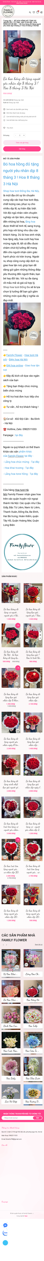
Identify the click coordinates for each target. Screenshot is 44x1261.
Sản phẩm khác (9, 576)
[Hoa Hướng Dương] (33, 1095)
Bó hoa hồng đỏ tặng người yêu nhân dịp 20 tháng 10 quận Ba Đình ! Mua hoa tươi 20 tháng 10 (33, 913)
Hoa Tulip (33, 1026)
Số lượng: (6, 135)
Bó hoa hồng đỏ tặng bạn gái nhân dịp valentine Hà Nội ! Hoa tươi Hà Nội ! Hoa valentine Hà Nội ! (33, 741)
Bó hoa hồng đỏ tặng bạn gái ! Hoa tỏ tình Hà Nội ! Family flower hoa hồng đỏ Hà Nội (33, 654)
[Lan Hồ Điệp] (11, 1093)
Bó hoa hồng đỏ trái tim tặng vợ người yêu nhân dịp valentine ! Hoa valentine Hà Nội (11, 826)
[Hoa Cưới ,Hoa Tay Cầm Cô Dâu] (11, 1043)
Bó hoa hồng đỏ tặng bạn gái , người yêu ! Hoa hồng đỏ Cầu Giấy (33, 612)
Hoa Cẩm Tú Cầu (33, 1050)
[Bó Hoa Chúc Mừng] (11, 992)
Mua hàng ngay (22, 3)
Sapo (26, 1216)
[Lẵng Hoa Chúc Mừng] (33, 958)
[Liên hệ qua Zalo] (5, 1233)
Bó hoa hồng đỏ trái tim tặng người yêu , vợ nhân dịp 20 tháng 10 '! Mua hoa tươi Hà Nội (33, 869)
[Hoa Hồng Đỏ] (33, 991)
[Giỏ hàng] (37, 12)
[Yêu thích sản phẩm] (34, 12)
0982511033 (13, 1135)
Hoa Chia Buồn (33, 1078)
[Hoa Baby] (11, 1068)
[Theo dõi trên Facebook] (40, 632)
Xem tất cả (38, 944)
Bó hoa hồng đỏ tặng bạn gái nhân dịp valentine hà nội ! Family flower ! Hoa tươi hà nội (33, 697)
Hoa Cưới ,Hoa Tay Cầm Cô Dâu (18, 1050)
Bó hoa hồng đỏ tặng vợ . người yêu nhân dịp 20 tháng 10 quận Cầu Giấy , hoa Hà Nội (33, 826)
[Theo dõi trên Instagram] (40, 638)
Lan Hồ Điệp (11, 1101)
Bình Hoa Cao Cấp (12, 1026)
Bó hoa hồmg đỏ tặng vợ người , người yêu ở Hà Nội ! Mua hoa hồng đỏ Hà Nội (11, 612)
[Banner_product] (22, 552)
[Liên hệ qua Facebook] (5, 1225)
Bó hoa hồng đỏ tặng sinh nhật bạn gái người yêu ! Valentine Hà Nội (11, 784)
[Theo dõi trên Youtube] (40, 635)
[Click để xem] (22, 51)
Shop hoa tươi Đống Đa (16, 287)
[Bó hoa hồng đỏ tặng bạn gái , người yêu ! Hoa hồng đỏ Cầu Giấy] (33, 593)
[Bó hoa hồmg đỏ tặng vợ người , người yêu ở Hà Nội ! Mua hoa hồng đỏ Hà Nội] (11, 593)
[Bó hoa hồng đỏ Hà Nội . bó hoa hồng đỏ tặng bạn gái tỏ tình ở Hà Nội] (11, 635)
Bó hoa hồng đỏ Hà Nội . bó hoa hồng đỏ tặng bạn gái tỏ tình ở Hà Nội (11, 654)
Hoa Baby (11, 1078)
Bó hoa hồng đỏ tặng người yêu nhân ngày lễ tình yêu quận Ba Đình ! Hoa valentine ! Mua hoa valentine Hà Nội (11, 741)
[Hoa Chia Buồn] (33, 1069)
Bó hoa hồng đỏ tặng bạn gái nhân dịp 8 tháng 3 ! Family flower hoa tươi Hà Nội (11, 697)
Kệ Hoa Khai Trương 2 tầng (16, 974)
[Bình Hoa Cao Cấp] (11, 1018)
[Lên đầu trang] (40, 642)
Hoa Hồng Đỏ (33, 999)
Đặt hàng (33, 635)
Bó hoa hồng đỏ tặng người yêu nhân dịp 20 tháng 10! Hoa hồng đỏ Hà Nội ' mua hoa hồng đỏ (11, 913)
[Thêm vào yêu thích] (8, 128)
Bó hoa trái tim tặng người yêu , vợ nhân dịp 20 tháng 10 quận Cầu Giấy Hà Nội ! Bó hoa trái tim (11, 869)
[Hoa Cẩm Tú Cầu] (33, 1043)
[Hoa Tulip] (33, 1017)
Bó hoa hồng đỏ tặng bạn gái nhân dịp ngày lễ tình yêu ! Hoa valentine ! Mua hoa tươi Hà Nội (33, 784)
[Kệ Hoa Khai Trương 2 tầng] (11, 963)
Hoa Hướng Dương (34, 1101)
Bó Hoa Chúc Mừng (12, 999)
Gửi (37, 1118)
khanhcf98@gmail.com (14, 1139)
